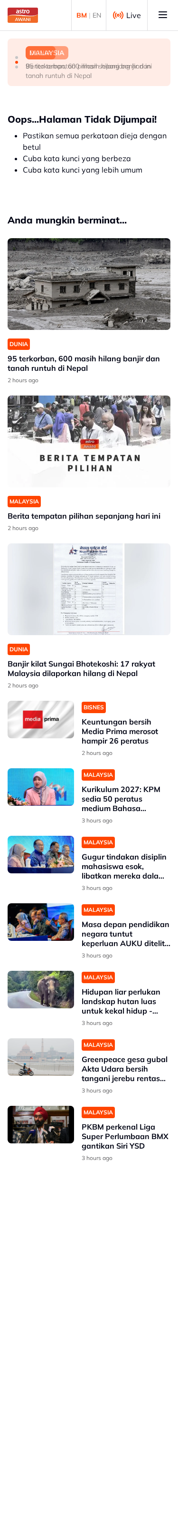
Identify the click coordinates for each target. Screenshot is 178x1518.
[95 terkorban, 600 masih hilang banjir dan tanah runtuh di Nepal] (89, 284)
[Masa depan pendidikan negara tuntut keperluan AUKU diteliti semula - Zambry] (41, 922)
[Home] (23, 15)
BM (81, 15)
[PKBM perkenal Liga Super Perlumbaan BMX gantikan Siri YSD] (41, 1124)
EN (97, 15)
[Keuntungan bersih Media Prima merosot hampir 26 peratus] (41, 719)
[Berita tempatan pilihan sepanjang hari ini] (89, 441)
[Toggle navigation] (163, 15)
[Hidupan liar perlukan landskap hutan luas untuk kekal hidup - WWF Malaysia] (41, 989)
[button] (16, 57)
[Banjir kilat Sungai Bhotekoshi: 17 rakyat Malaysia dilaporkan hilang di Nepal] (89, 589)
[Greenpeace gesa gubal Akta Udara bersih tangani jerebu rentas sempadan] (41, 1057)
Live (133, 15)
